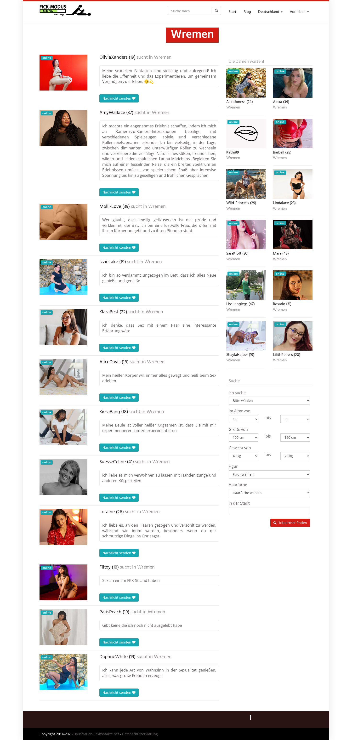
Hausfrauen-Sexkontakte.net (96, 734)
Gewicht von (240, 447)
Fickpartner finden (292, 522)
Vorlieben (298, 12)
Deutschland (269, 12)
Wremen (162, 57)
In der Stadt (239, 503)
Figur (233, 466)
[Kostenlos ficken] (65, 12)
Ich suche (237, 392)
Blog (247, 12)
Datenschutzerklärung (140, 734)
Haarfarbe (238, 484)
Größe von (238, 429)
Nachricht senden (117, 98)
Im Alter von (239, 411)
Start (232, 12)
